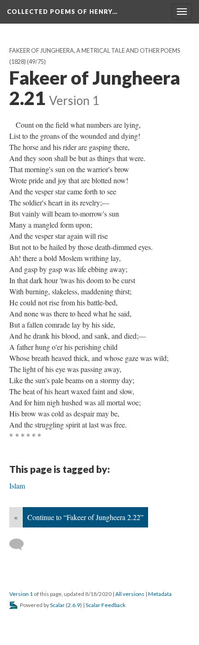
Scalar (57, 605)
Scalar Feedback (105, 605)
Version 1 (21, 593)
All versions (129, 593)
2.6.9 (74, 605)
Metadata (160, 593)
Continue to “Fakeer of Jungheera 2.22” (85, 517)
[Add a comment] (20, 545)
